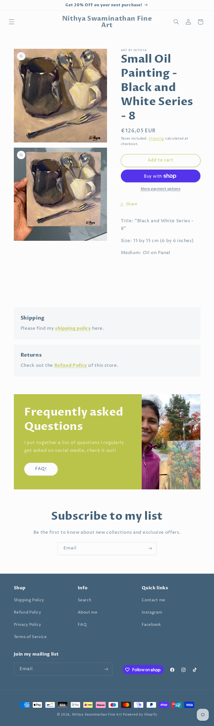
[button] (11, 22)
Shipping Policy (29, 600)
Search (85, 600)
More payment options (161, 189)
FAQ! (40, 469)
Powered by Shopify (140, 715)
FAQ (82, 624)
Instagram (152, 612)
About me (88, 612)
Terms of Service (30, 637)
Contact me (153, 600)
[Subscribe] (150, 548)
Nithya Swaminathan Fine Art (97, 715)
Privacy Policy (27, 624)
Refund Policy (27, 612)
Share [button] (132, 204)
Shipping (156, 138)
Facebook (151, 624)
